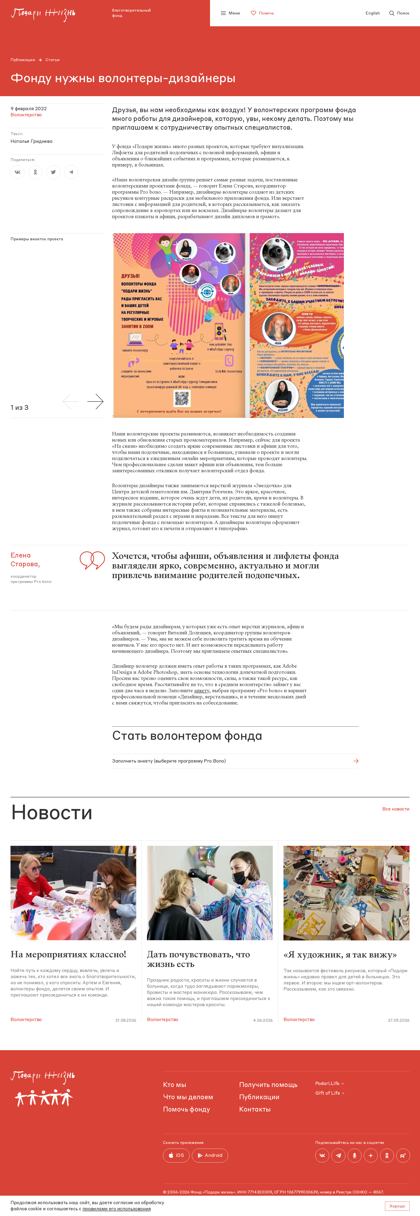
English (373, 13)
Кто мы (174, 1085)
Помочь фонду (186, 1109)
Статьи (53, 60)
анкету (201, 690)
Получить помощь (268, 1085)
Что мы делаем (188, 1097)
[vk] (17, 172)
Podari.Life (327, 1083)
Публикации (22, 60)
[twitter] (53, 172)
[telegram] (71, 172)
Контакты (255, 1109)
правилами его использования (116, 1209)
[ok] (35, 172)
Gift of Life (327, 1093)
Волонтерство (26, 1020)
